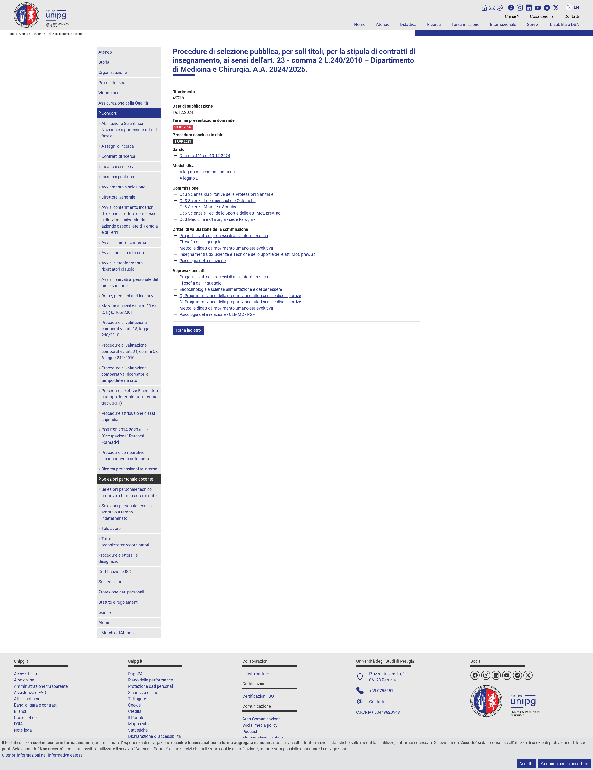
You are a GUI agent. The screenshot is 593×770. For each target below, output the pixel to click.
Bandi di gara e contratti (35, 705)
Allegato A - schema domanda (207, 171)
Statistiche (138, 730)
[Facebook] (511, 7)
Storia (103, 62)
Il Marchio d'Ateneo (116, 632)
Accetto (526, 763)
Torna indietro (188, 330)
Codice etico (25, 717)
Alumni (104, 622)
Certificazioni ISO (258, 696)
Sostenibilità (109, 581)
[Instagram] (520, 7)
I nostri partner (255, 673)
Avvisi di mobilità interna (123, 242)
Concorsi (109, 113)
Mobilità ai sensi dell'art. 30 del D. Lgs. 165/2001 (129, 309)
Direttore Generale (118, 197)
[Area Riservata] (484, 7)
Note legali (24, 730)
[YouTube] (538, 7)
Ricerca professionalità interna (129, 468)
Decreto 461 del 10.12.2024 (205, 155)
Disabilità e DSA (564, 24)
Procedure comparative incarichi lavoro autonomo (125, 455)
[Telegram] (547, 7)
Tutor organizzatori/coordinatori (125, 541)
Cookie (134, 705)
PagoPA (135, 673)
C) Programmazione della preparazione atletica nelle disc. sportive (240, 295)
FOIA (18, 723)
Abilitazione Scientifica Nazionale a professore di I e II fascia (129, 129)
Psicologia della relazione (203, 260)
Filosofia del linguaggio (200, 241)
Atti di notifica (26, 698)
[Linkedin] (529, 7)
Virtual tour (108, 92)
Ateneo (382, 24)
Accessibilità (25, 673)
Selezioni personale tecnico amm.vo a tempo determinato (129, 492)
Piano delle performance (150, 680)
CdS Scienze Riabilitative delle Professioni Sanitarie (227, 194)
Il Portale (136, 717)
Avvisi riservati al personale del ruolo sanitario (129, 282)
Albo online (24, 680)
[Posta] (492, 7)
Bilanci (20, 711)
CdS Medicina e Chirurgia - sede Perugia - (217, 219)
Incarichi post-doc (117, 176)
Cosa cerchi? (542, 16)
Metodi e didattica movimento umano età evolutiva (226, 248)
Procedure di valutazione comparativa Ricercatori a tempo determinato (124, 374)
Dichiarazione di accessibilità (154, 736)
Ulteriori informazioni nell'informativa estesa (42, 755)
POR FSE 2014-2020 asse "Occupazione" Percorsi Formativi (124, 436)
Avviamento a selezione (123, 186)
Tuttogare (137, 698)
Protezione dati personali (121, 591)
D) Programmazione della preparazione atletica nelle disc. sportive (240, 301)
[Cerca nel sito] (569, 7)
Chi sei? (512, 16)
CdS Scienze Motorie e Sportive (208, 206)
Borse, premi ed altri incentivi (127, 295)
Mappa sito (138, 723)
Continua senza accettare (564, 763)
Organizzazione (112, 72)
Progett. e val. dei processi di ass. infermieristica (224, 235)
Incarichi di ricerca (118, 166)
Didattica (408, 24)
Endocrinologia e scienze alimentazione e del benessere (231, 289)
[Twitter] (556, 7)
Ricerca (434, 24)
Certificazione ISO (114, 571)
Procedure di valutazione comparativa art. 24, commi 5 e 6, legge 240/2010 (129, 351)
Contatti (571, 16)
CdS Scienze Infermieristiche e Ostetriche (218, 200)
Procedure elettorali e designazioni (118, 558)
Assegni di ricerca (117, 146)
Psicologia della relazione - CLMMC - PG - (217, 314)
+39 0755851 (381, 690)
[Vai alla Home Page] (41, 14)
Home (360, 24)
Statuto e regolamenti (118, 602)
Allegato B (189, 178)
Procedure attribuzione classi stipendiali (128, 416)
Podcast (249, 731)
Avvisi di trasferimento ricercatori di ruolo (122, 266)
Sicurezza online (143, 692)
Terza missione (465, 24)
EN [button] (576, 7)
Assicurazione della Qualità (123, 103)
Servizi (533, 24)
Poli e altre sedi (112, 82)
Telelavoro (111, 528)
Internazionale (503, 24)
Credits (134, 711)
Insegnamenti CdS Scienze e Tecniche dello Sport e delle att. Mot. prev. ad (248, 254)
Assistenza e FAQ (30, 692)
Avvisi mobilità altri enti (122, 252)
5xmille (105, 612)
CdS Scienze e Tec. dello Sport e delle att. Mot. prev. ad (230, 213)
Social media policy (260, 725)
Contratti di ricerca (118, 156)
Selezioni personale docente (127, 479)
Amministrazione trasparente (41, 686)
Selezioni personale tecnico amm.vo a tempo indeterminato (126, 512)
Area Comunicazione (261, 718)
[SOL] (500, 7)
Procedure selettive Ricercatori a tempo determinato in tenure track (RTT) (129, 397)
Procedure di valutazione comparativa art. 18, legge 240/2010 (125, 328)
